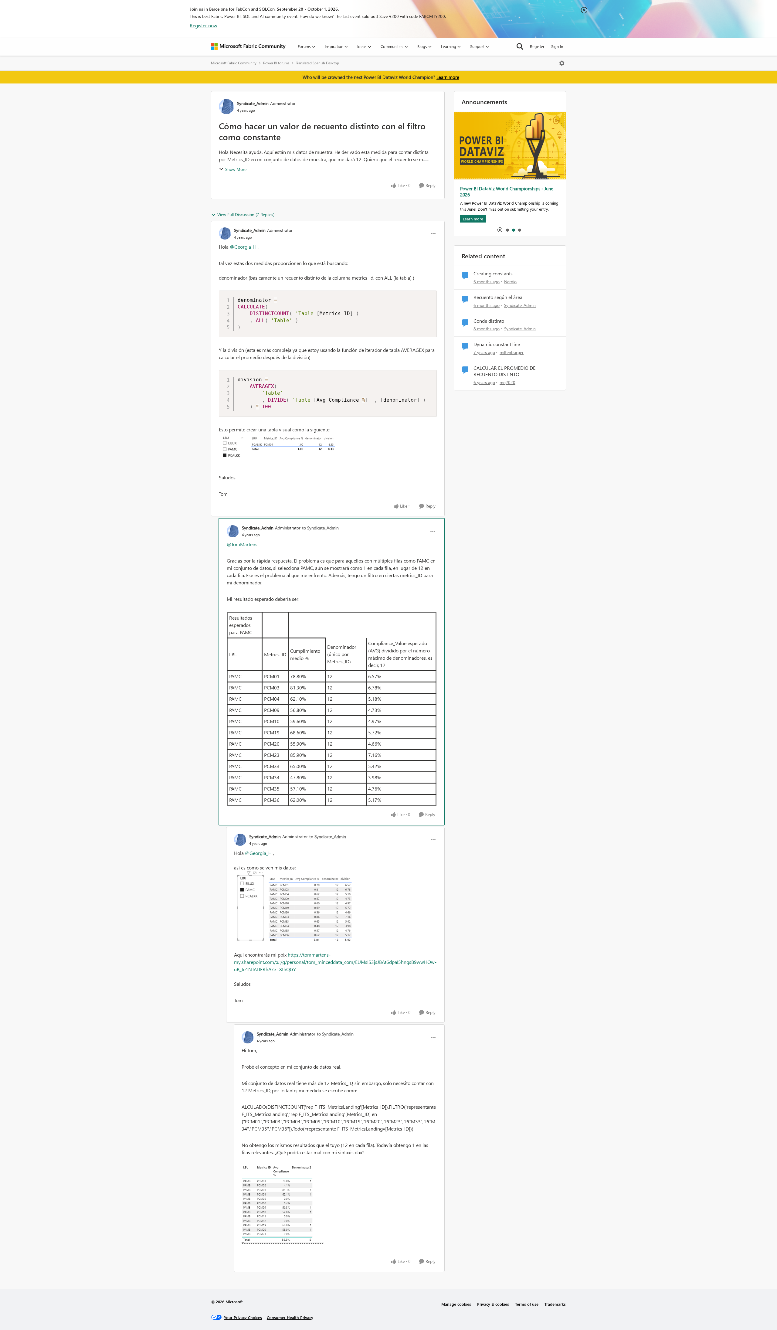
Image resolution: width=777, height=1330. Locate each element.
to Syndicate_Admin (320, 528)
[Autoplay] (500, 230)
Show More (235, 169)
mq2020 (507, 382)
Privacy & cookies (493, 1304)
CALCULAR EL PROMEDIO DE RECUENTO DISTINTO (504, 371)
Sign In (557, 46)
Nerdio (510, 281)
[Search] (520, 46)
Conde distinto (488, 321)
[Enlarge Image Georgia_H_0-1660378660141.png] (339, 1204)
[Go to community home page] (248, 46)
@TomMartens (242, 544)
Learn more (447, 77)
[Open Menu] (562, 63)
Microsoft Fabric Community (233, 63)
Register (537, 46)
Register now (203, 25)
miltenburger (512, 352)
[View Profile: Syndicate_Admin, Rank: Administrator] (226, 106)
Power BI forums (276, 63)
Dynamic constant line (496, 344)
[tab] (507, 230)
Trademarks (555, 1304)
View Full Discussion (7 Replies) (245, 214)
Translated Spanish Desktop (317, 63)
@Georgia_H (243, 246)
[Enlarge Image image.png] (328, 450)
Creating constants (493, 273)
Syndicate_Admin (253, 103)
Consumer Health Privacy (290, 1317)
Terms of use (526, 1304)
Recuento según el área (497, 297)
